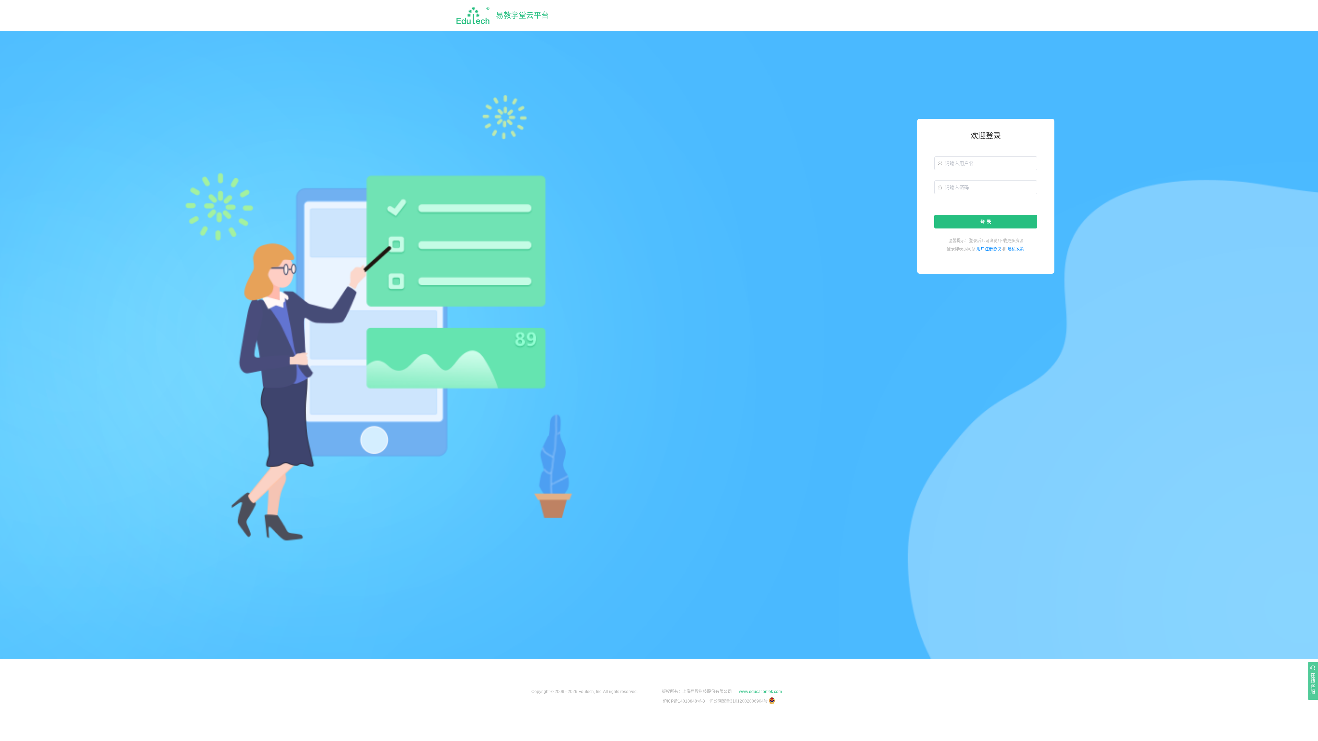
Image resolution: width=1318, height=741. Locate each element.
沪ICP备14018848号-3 (684, 701)
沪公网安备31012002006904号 (738, 701)
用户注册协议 (988, 249)
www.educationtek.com (760, 691)
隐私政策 (1015, 249)
